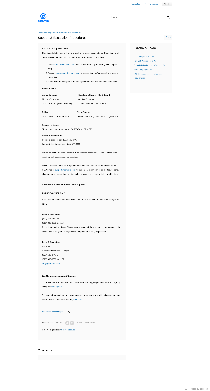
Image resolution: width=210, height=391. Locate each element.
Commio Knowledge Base (47, 33)
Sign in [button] (167, 4)
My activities (135, 4)
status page (56, 286)
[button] (67, 323)
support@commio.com (63, 64)
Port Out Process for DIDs (145, 61)
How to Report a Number (144, 56)
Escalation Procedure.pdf (52, 312)
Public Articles (76, 33)
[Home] (43, 17)
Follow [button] (168, 37)
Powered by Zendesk (198, 389)
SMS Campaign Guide (143, 70)
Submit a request (151, 4)
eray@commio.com (51, 263)
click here (77, 299)
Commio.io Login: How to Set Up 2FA (149, 65)
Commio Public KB (63, 33)
